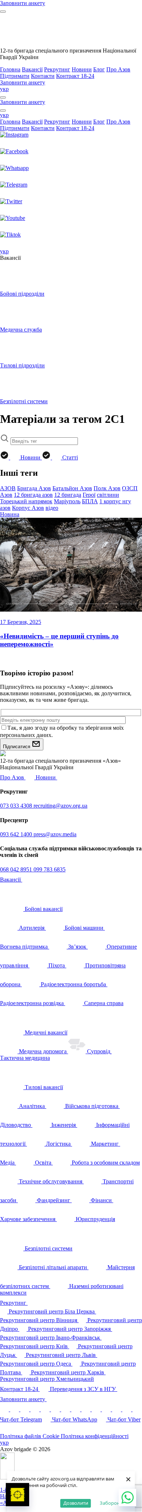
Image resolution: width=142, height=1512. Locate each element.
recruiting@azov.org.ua (60, 806)
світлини (108, 495)
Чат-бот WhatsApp (74, 1419)
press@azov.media (54, 834)
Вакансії (32, 69)
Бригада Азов (34, 488)
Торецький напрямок (26, 501)
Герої (89, 495)
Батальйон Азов (72, 488)
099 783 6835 (49, 869)
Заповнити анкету (23, 1399)
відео (52, 508)
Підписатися (17, 746)
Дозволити (75, 1503)
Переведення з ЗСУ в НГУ (83, 1389)
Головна (10, 69)
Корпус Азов (28, 508)
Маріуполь (67, 501)
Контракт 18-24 (75, 76)
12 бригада (67, 495)
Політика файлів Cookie (30, 1436)
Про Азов (118, 69)
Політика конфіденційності (95, 1436)
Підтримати (14, 76)
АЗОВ (8, 488)
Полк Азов (107, 488)
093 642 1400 (16, 834)
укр (4, 89)
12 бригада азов (33, 495)
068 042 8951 (16, 869)
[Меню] (3, 12)
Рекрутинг (57, 69)
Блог (99, 69)
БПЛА (90, 501)
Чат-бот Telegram (21, 1419)
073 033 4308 (16, 806)
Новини (82, 69)
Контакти (43, 76)
